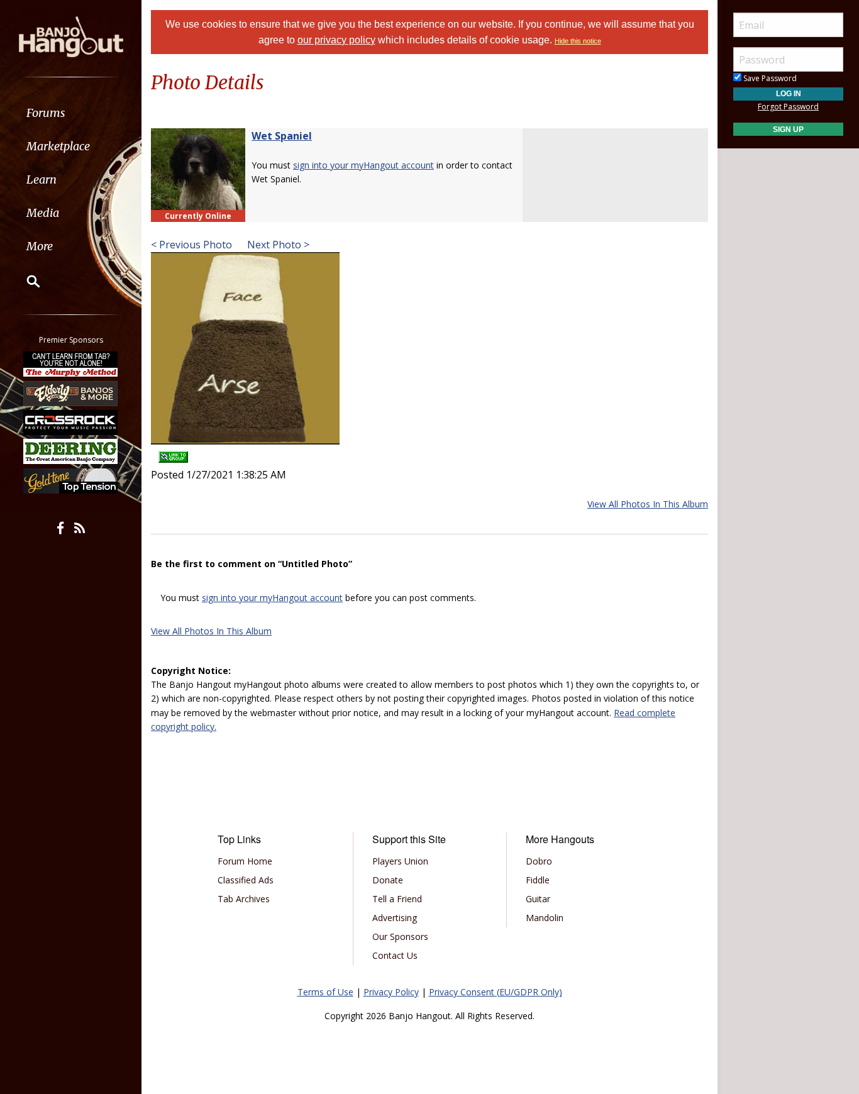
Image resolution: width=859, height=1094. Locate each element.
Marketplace (58, 146)
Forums (45, 113)
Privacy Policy (391, 992)
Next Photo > (277, 244)
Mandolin (544, 918)
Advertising (394, 918)
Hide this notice (578, 41)
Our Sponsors (400, 936)
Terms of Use (325, 992)
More (39, 246)
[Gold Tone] (71, 481)
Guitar (538, 899)
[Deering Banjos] (71, 451)
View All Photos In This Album (647, 504)
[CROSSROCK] (71, 422)
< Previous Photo (191, 244)
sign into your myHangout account (363, 165)
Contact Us (395, 955)
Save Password (769, 78)
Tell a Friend (397, 899)
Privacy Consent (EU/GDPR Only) (495, 992)
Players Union (400, 861)
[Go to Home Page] (71, 36)
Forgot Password (788, 106)
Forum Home (245, 861)
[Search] (25, 281)
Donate (387, 880)
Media (42, 213)
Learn (41, 179)
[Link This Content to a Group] (173, 453)
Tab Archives (244, 899)
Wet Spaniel (282, 136)
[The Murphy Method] (71, 364)
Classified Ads (246, 880)
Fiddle (538, 880)
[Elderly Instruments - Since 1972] (71, 392)
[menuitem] (70, 113)
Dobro (539, 861)
